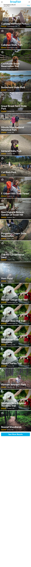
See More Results (15, 434)
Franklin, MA (10, 408)
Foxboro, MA (10, 196)
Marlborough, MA (12, 302)
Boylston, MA (11, 217)
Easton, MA (10, 90)
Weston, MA (10, 175)
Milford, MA (10, 366)
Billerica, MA (10, 387)
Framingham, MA (12, 26)
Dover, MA (10, 430)
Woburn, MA (10, 281)
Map (28, 5)
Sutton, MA (10, 238)
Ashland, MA (10, 154)
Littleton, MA (10, 260)
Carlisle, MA (10, 111)
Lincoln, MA (10, 132)
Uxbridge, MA (11, 345)
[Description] (2, 9)
